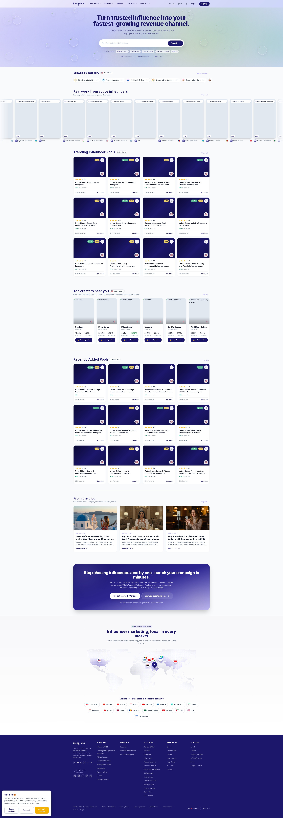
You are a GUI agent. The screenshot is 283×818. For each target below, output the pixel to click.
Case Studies (171, 751)
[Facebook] (84, 762)
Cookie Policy (167, 807)
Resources (144, 4)
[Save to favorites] (102, 160)
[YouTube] (78, 762)
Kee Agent (123, 747)
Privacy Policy (124, 807)
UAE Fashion (135, 51)
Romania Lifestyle (163, 51)
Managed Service (103, 779)
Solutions (131, 4)
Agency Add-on (102, 772)
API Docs (170, 766)
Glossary (170, 769)
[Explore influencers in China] (175, 661)
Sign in (194, 4)
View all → (205, 95)
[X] (88, 762)
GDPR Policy (154, 807)
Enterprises (148, 754)
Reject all (26, 810)
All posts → (205, 502)
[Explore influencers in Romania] (145, 658)
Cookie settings (78, 810)
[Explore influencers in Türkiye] (149, 660)
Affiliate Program (102, 757)
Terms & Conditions (108, 807)
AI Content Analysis (127, 754)
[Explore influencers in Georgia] (152, 659)
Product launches (150, 762)
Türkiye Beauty (122, 51)
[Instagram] (74, 762)
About (193, 747)
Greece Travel (148, 51)
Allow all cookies (41, 810)
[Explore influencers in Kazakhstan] (161, 657)
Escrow (99, 776)
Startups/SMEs (149, 747)
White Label (101, 768)
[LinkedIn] (81, 762)
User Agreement (139, 807)
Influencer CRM (102, 747)
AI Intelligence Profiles (128, 751)
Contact (193, 751)
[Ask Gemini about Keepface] (82, 776)
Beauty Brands (149, 784)
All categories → (203, 73)
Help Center (171, 762)
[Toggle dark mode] (187, 4)
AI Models (119, 4)
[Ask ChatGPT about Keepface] (74, 776)
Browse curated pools (155, 596)
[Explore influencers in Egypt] (148, 665)
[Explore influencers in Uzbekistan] (160, 659)
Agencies (147, 751)
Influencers (148, 758)
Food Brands (148, 796)
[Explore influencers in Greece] (144, 660)
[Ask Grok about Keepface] (86, 776)
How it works (171, 758)
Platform (107, 4)
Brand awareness (150, 766)
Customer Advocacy (104, 761)
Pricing (193, 762)
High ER (174, 51)
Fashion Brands (149, 788)
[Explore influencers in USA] (99, 660)
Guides (169, 754)
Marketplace (94, 4)
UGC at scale (148, 773)
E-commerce (148, 777)
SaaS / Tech (148, 792)
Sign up (204, 4)
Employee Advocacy (104, 764)
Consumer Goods (150, 781)
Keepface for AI (196, 766)
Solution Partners (197, 754)
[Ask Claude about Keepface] (78, 776)
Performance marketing (152, 769)
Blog (168, 747)
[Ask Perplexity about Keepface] (90, 776)
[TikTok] (91, 762)
